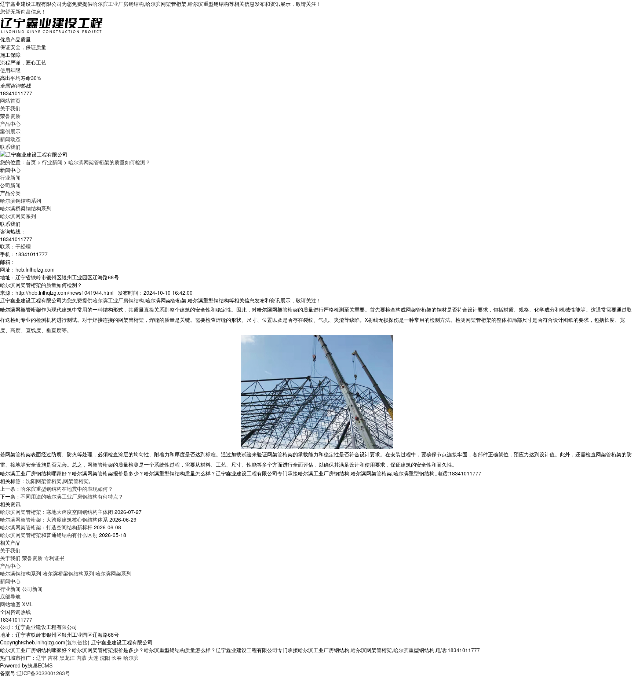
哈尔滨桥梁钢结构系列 (25, 208)
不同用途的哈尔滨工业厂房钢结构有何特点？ (72, 496)
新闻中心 (10, 581)
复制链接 (77, 642)
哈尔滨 (131, 657)
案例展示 (10, 131)
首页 (31, 162)
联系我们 (10, 146)
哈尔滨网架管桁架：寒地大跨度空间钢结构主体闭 (56, 511)
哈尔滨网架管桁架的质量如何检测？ (109, 162)
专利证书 (54, 558)
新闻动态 (10, 139)
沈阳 (105, 657)
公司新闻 (10, 185)
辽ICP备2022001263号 (43, 673)
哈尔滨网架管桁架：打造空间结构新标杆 (46, 527)
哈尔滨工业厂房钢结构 (118, 3)
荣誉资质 (10, 115)
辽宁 (41, 657)
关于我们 (10, 108)
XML (27, 604)
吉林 (53, 657)
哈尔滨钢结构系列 (20, 200)
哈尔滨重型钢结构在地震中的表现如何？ (67, 488)
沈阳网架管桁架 (44, 481)
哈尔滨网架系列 (18, 216)
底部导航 (10, 596)
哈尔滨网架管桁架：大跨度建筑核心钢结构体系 (54, 519)
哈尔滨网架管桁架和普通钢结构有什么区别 (49, 534)
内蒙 (81, 657)
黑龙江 (67, 657)
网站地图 (10, 604)
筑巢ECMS (40, 665)
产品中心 (10, 123)
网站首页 (10, 100)
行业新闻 (52, 162)
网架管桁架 (76, 481)
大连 (93, 657)
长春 (117, 657)
